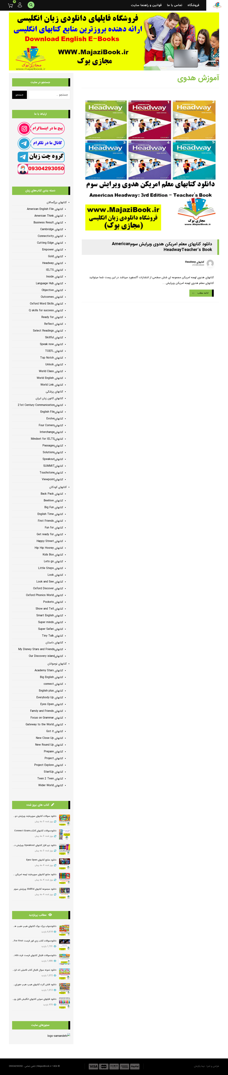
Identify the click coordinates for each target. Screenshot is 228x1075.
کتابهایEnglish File (51, 412)
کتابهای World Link (51, 385)
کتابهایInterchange (51, 432)
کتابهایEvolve (54, 418)
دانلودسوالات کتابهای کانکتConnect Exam (35, 831)
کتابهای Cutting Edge (50, 243)
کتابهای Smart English (49, 615)
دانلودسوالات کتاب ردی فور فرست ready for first (31, 941)
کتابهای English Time (50, 514)
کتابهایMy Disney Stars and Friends (40, 649)
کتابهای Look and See (49, 581)
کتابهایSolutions (53, 452)
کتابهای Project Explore (48, 765)
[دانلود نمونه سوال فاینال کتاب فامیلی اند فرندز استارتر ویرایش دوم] (64, 973)
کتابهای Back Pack (52, 494)
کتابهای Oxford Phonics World (44, 595)
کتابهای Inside (54, 276)
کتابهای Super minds (50, 622)
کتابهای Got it (54, 731)
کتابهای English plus (51, 691)
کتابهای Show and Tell (49, 609)
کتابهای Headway (194, 262)
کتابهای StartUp (53, 772)
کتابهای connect (53, 684)
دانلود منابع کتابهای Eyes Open (41, 860)
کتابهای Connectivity (50, 236)
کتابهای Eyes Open (51, 704)
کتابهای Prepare (53, 751)
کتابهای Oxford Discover (48, 588)
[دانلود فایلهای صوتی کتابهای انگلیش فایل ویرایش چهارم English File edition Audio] (64, 1003)
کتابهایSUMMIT (53, 466)
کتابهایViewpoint (52, 479)
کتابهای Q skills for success (46, 310)
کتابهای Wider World (50, 785)
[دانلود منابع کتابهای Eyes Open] (64, 863)
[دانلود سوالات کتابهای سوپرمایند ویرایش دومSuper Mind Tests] (64, 820)
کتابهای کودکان (58, 487)
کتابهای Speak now (51, 344)
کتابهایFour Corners (51, 425)
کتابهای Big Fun (53, 507)
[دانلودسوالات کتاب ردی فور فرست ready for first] (64, 944)
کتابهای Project (54, 758)
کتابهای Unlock (54, 364)
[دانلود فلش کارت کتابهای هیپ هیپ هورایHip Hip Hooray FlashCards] (64, 988)
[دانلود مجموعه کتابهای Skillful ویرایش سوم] (64, 893)
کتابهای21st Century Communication (40, 405)
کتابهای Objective (52, 290)
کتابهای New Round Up (49, 745)
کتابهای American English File (45, 209)
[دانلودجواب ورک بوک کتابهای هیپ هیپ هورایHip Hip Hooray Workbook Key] (64, 930)
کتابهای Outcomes (52, 297)
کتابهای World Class (51, 371)
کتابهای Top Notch (51, 358)
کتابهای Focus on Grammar (46, 718)
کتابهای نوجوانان (57, 663)
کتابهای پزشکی (54, 391)
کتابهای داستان (54, 642)
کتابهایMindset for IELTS (47, 439)
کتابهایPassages (52, 445)
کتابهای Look (55, 575)
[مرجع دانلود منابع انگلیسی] (217, 5)
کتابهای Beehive (53, 500)
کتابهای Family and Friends (46, 711)
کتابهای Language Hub (49, 283)
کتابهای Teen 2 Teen (50, 778)
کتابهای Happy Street (50, 541)
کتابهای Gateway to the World (44, 724)
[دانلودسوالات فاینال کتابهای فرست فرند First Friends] (64, 959)
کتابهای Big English (51, 677)
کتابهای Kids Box (53, 554)
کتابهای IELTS (54, 270)
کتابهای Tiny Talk (52, 636)
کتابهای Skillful (54, 337)
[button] (8, 5)
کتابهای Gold (55, 256)
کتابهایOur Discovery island (46, 656)
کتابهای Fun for (54, 527)
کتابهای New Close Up (49, 738)
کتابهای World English (50, 378)
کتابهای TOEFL (54, 351)
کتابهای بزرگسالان (57, 202)
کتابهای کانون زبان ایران (49, 398)
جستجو (19, 95)
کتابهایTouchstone (51, 472)
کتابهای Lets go (53, 561)
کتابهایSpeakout (53, 459)
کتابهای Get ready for (50, 534)
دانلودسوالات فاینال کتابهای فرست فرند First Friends (30, 955)
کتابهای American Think (48, 216)
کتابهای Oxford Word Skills (46, 303)
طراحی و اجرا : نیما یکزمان (206, 1066)
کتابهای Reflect (53, 324)
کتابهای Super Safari (50, 629)
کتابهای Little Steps (50, 568)
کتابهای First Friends (50, 521)
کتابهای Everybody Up (49, 697)
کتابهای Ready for (52, 317)
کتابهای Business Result (48, 222)
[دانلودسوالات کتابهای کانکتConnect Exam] (64, 834)
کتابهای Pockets (53, 602)
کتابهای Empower (52, 249)
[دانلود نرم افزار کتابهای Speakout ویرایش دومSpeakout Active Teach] (64, 849)
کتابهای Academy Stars (49, 670)
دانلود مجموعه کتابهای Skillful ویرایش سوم (35, 889)
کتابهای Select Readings (48, 331)
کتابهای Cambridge (51, 229)
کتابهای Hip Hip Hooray (49, 548)
